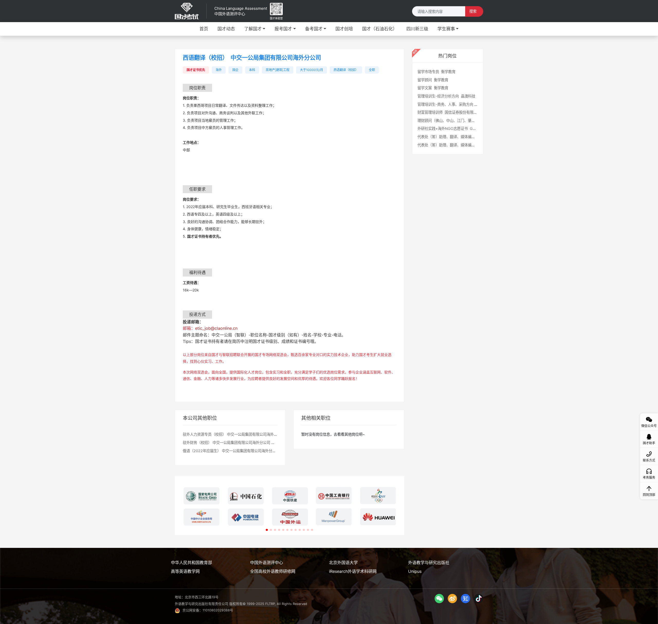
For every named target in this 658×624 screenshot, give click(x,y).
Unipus (415, 571)
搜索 (473, 11)
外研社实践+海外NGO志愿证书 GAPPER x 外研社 (458, 128)
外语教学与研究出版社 (428, 562)
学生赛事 (446, 28)
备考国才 (314, 28)
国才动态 (226, 28)
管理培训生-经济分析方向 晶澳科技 (446, 96)
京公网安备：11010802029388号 (207, 610)
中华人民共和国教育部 (191, 562)
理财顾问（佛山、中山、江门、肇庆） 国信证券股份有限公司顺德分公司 (476, 120)
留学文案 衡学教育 (432, 88)
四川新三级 (417, 28)
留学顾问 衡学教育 (432, 80)
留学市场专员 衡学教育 (436, 71)
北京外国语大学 (343, 562)
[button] (267, 530)
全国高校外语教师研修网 (272, 571)
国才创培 (344, 28)
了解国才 (253, 28)
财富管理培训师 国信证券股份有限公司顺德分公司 (458, 112)
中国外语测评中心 (266, 562)
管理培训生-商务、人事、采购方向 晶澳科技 (453, 104)
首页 (203, 28)
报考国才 (283, 28)
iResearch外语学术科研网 (353, 571)
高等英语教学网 (185, 571)
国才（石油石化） (379, 28)
